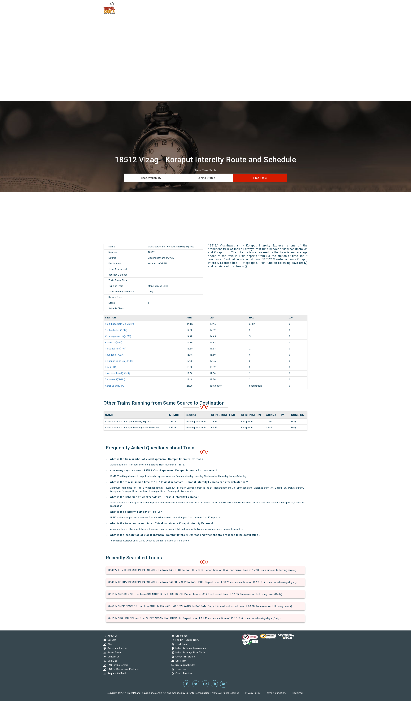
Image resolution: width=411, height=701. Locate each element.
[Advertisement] (96, 22)
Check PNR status (184, 656)
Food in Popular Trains (187, 640)
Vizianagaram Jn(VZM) (118, 336)
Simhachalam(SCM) (116, 330)
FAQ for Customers (117, 665)
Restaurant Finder (184, 665)
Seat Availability (151, 177)
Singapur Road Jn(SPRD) (119, 361)
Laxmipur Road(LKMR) (117, 373)
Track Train (181, 644)
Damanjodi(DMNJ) (115, 379)
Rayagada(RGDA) (114, 354)
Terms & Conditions (276, 693)
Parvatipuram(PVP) (116, 348)
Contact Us (112, 656)
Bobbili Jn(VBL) (113, 342)
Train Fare (180, 669)
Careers (111, 640)
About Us (112, 635)
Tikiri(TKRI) (111, 367)
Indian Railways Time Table (189, 652)
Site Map (111, 661)
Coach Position (183, 673)
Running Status (205, 177)
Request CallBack (116, 673)
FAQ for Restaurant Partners (122, 669)
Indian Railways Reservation (190, 648)
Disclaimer (297, 693)
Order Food (181, 635)
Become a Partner (116, 648)
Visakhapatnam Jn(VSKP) (119, 323)
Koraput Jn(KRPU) (115, 385)
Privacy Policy (252, 693)
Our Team (180, 661)
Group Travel (113, 652)
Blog (109, 644)
